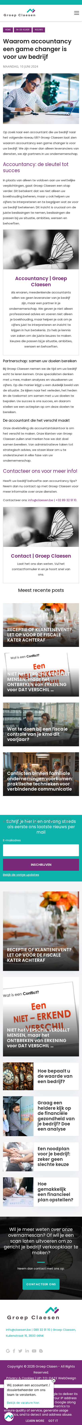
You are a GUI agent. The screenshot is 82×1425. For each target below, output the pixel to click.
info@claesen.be (40, 500)
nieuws (39, 29)
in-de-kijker (22, 29)
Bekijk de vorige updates (21, 875)
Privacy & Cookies (20, 1378)
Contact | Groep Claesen (41, 556)
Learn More (35, 1421)
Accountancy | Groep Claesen (41, 281)
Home (8, 29)
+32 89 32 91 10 (66, 500)
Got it (53, 1421)
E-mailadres (12, 840)
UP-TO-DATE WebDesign (56, 1378)
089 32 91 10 (41, 1330)
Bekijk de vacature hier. (23, 1402)
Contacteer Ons (41, 1284)
